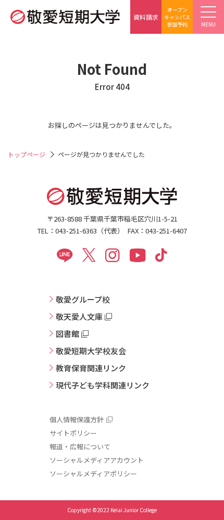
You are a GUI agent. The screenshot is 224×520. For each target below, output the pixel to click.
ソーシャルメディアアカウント (96, 460)
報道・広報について (79, 446)
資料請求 (145, 16)
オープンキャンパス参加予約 (177, 17)
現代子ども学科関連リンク (103, 385)
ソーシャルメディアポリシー (93, 473)
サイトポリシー (73, 433)
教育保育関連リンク (91, 367)
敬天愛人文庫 (79, 316)
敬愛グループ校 (83, 299)
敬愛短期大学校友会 (91, 350)
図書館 (67, 333)
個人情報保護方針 (76, 419)
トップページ (26, 154)
